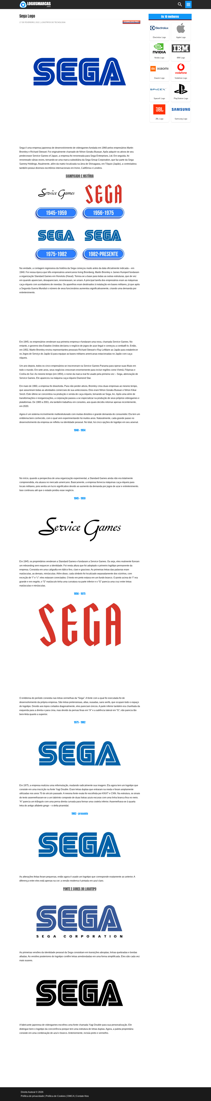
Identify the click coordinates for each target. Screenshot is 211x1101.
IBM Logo (181, 58)
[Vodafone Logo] (181, 68)
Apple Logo (181, 37)
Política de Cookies (56, 1096)
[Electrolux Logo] (159, 28)
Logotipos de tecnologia (53, 22)
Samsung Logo (181, 119)
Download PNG (131, 22)
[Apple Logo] (181, 28)
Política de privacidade (32, 1096)
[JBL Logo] (159, 109)
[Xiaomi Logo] (159, 68)
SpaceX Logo (159, 98)
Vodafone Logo (181, 78)
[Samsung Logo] (181, 109)
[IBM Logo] (181, 48)
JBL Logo (159, 119)
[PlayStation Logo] (181, 89)
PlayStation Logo (181, 98)
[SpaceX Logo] (159, 89)
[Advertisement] (79, 36)
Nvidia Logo (159, 58)
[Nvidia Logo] (159, 48)
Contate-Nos (82, 1096)
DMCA (70, 1096)
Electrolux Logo (159, 37)
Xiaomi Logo (159, 78)
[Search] (180, 5)
